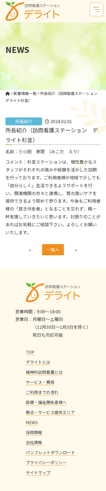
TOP (30, 352)
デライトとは (38, 362)
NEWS (32, 422)
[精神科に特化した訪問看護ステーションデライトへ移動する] (7, 93)
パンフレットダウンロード (50, 452)
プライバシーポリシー (46, 462)
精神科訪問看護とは (44, 372)
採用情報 (34, 432)
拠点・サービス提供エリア (50, 412)
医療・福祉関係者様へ (46, 402)
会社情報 (34, 442)
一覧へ (53, 249)
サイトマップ (38, 472)
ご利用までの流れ (42, 392)
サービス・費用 (40, 382)
